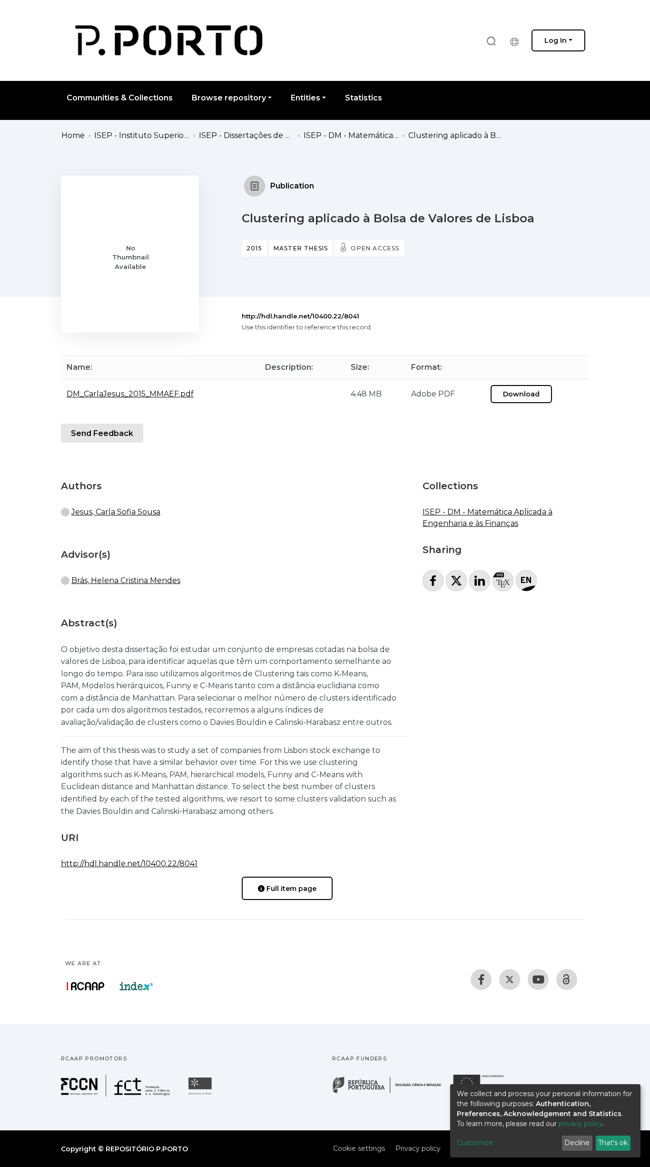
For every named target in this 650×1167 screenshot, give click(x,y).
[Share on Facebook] (433, 580)
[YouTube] (538, 979)
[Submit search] (491, 41)
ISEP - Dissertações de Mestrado (246, 135)
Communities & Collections (120, 97)
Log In (555, 40)
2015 (254, 248)
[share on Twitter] (456, 580)
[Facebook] (481, 979)
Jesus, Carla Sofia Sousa (115, 511)
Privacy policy (418, 1148)
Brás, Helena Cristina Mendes (125, 580)
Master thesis (301, 248)
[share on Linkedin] (479, 580)
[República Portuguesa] (391, 1092)
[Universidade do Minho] (201, 1093)
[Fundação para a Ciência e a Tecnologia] (116, 1093)
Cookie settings (359, 1148)
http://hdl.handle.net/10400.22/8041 (300, 316)
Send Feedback (102, 433)
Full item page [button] (290, 888)
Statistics (363, 97)
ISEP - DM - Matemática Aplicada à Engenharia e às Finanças (351, 135)
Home (73, 135)
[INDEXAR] (136, 986)
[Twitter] (509, 979)
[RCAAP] (566, 979)
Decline (577, 1142)
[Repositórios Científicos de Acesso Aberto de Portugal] (85, 986)
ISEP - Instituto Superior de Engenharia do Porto (141, 135)
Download (521, 394)
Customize (475, 1142)
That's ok (613, 1142)
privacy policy (581, 1123)
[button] (517, 40)
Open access (375, 248)
